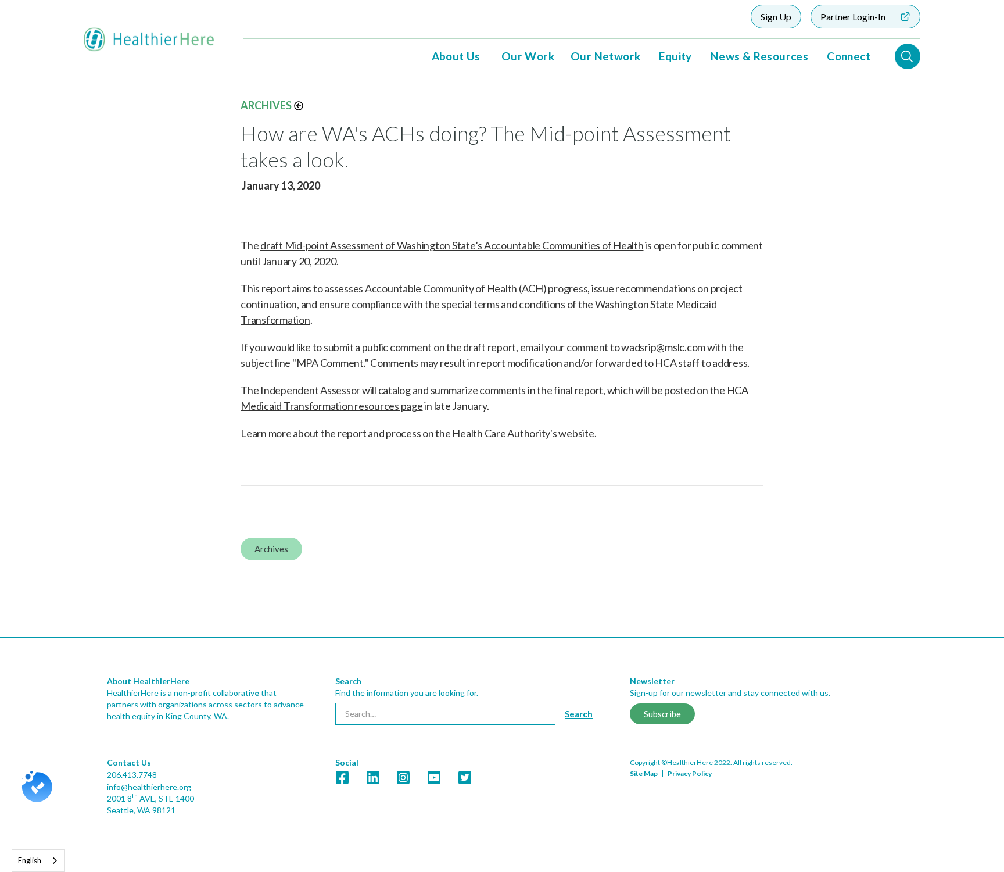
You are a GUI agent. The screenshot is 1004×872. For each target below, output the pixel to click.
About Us (456, 56)
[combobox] (38, 860)
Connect (848, 56)
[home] (149, 39)
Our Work (527, 56)
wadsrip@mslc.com (663, 347)
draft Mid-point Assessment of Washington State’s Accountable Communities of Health (452, 245)
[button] (456, 56)
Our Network (605, 56)
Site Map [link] (644, 773)
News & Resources (759, 56)
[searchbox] (445, 714)
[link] (502, 754)
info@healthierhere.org (149, 787)
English (29, 860)
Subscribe (662, 714)
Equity (675, 56)
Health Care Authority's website (523, 433)
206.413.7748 (132, 775)
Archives (266, 105)
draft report (489, 347)
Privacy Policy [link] (690, 773)
